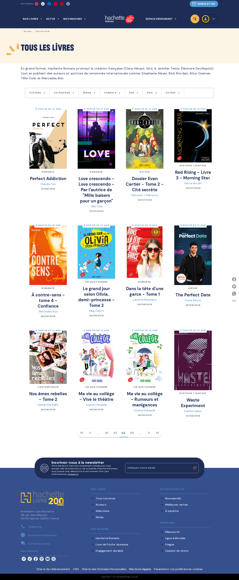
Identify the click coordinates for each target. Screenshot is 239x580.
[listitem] (36, 4)
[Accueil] (119, 19)
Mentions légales (140, 569)
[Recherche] (195, 18)
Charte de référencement (53, 569)
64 (124, 433)
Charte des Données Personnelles (104, 569)
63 (115, 433)
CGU (76, 569)
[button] (204, 4)
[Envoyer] (194, 468)
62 (107, 433)
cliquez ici (73, 474)
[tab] (32, 19)
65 (132, 433)
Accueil (27, 31)
